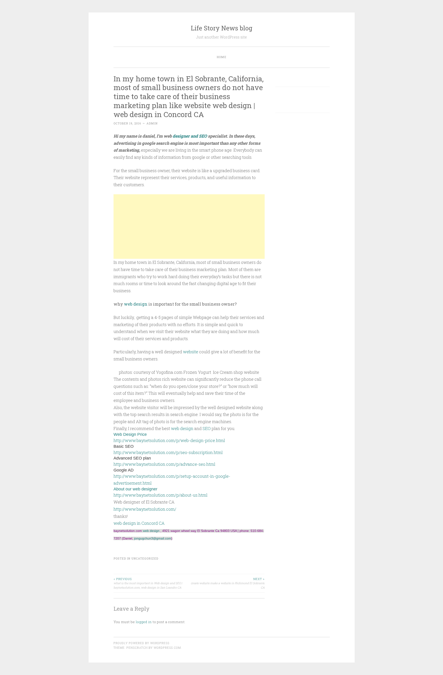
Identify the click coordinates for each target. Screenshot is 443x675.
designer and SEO (190, 136)
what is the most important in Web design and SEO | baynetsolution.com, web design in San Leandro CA (148, 583)
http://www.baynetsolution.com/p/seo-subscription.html (168, 452)
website (190, 351)
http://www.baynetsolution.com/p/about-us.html (160, 495)
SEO (207, 428)
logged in (144, 621)
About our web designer (135, 489)
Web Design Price (130, 434)
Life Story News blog (221, 28)
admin (152, 123)
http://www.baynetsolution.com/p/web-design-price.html (169, 440)
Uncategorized (144, 558)
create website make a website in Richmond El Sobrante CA (228, 583)
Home (221, 57)
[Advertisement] (189, 226)
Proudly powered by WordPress (141, 643)
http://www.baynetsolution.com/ (145, 509)
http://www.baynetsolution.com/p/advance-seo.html (164, 464)
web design (135, 304)
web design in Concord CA (139, 523)
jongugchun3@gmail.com (152, 538)
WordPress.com (167, 647)
